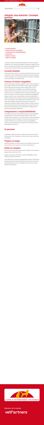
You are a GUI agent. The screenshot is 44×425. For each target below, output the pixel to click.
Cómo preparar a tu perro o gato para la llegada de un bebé (21, 249)
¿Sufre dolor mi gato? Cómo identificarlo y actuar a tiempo (22, 361)
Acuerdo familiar (10, 48)
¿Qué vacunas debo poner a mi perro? (18, 324)
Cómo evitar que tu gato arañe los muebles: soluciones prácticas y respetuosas (20, 287)
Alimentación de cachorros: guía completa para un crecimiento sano (21, 212)
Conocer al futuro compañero (14, 50)
